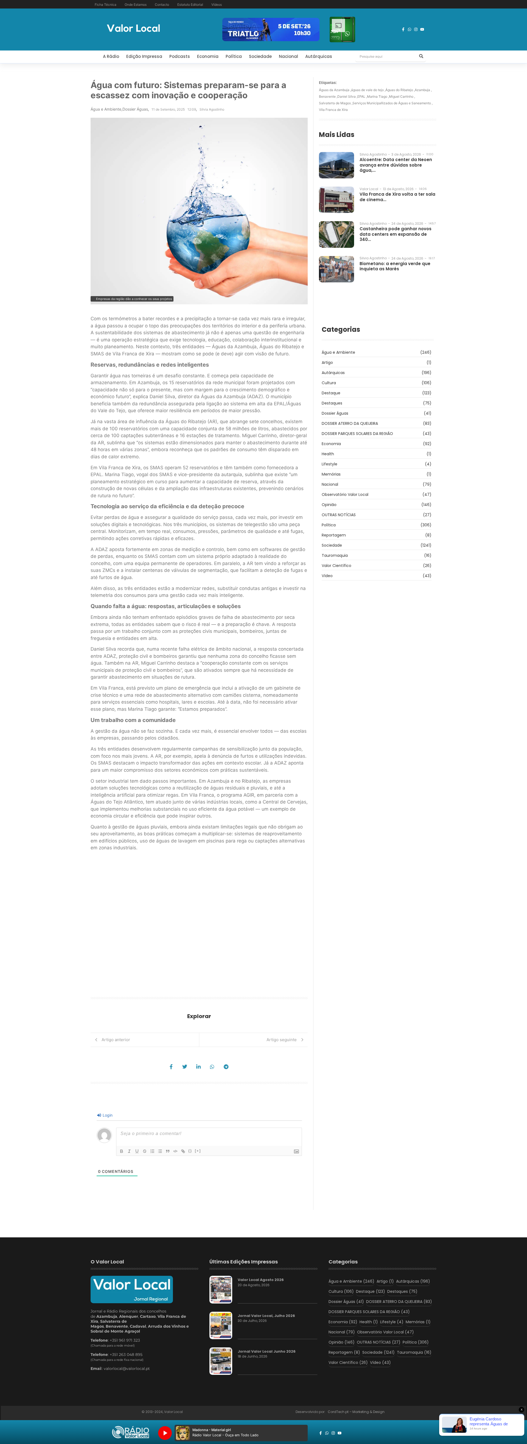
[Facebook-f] (403, 29)
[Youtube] (422, 29)
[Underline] (137, 1151)
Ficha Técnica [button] (105, 4)
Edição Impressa (144, 56)
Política (234, 56)
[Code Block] (175, 1151)
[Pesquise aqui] (421, 56)
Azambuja (423, 90)
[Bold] (121, 1151)
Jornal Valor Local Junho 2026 (267, 1351)
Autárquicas (318, 56)
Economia (207, 56)
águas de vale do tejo (368, 90)
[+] (198, 1151)
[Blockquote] (168, 1151)
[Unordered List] (160, 1151)
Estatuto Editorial (190, 4)
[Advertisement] (199, 926)
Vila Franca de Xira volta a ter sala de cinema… (397, 197)
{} (190, 1151)
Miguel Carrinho (402, 96)
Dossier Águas (135, 109)
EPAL (362, 96)
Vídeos (216, 4)
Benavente (328, 96)
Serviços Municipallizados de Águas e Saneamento (392, 103)
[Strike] (144, 1151)
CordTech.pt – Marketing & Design (356, 1411)
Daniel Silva (347, 96)
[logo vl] (133, 28)
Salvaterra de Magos (335, 103)
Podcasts (179, 56)
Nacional (288, 56)
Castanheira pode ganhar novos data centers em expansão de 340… (395, 234)
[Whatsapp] (409, 29)
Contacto (162, 4)
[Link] (183, 1151)
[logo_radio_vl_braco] (130, 1432)
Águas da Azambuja (335, 90)
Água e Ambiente (106, 109)
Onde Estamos (136, 4)
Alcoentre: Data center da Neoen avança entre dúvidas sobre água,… (396, 165)
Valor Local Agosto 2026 (261, 1279)
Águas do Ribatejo (400, 90)
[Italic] (129, 1151)
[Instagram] (416, 29)
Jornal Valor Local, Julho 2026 (266, 1315)
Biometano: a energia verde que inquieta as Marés (395, 266)
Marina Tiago (378, 96)
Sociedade (260, 56)
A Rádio (111, 56)
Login (107, 1115)
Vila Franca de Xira (333, 110)
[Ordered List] (152, 1151)
